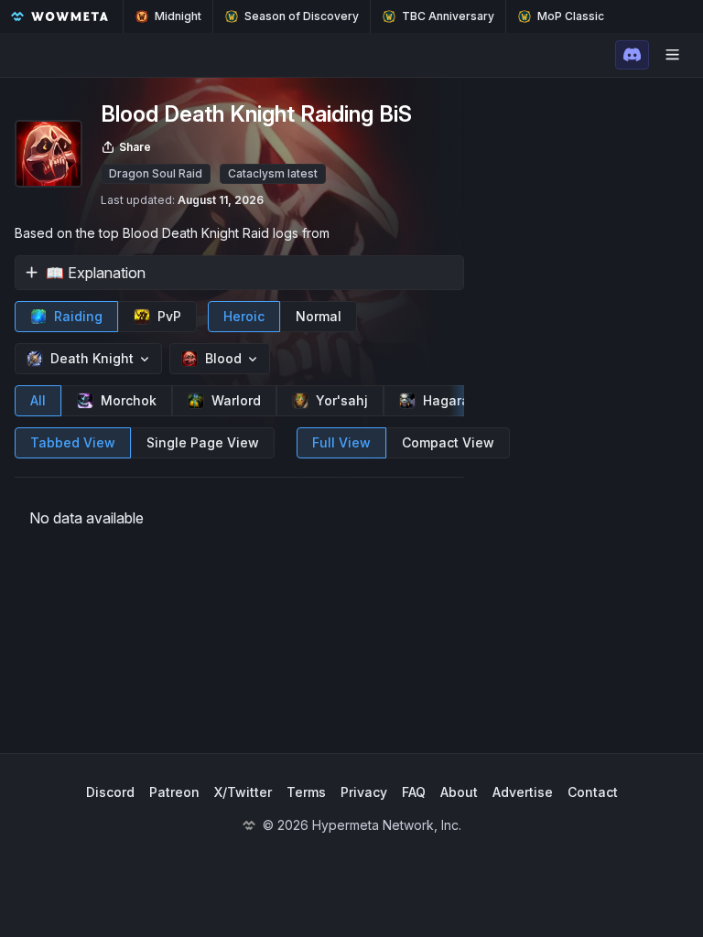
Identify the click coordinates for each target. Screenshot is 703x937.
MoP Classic (570, 16)
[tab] (66, 316)
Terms (306, 792)
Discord (110, 792)
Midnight (178, 16)
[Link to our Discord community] (632, 55)
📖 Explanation (96, 273)
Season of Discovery (301, 16)
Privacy (364, 792)
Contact (593, 792)
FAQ (414, 792)
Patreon (174, 792)
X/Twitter (243, 792)
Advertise (522, 792)
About (459, 792)
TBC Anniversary (448, 16)
